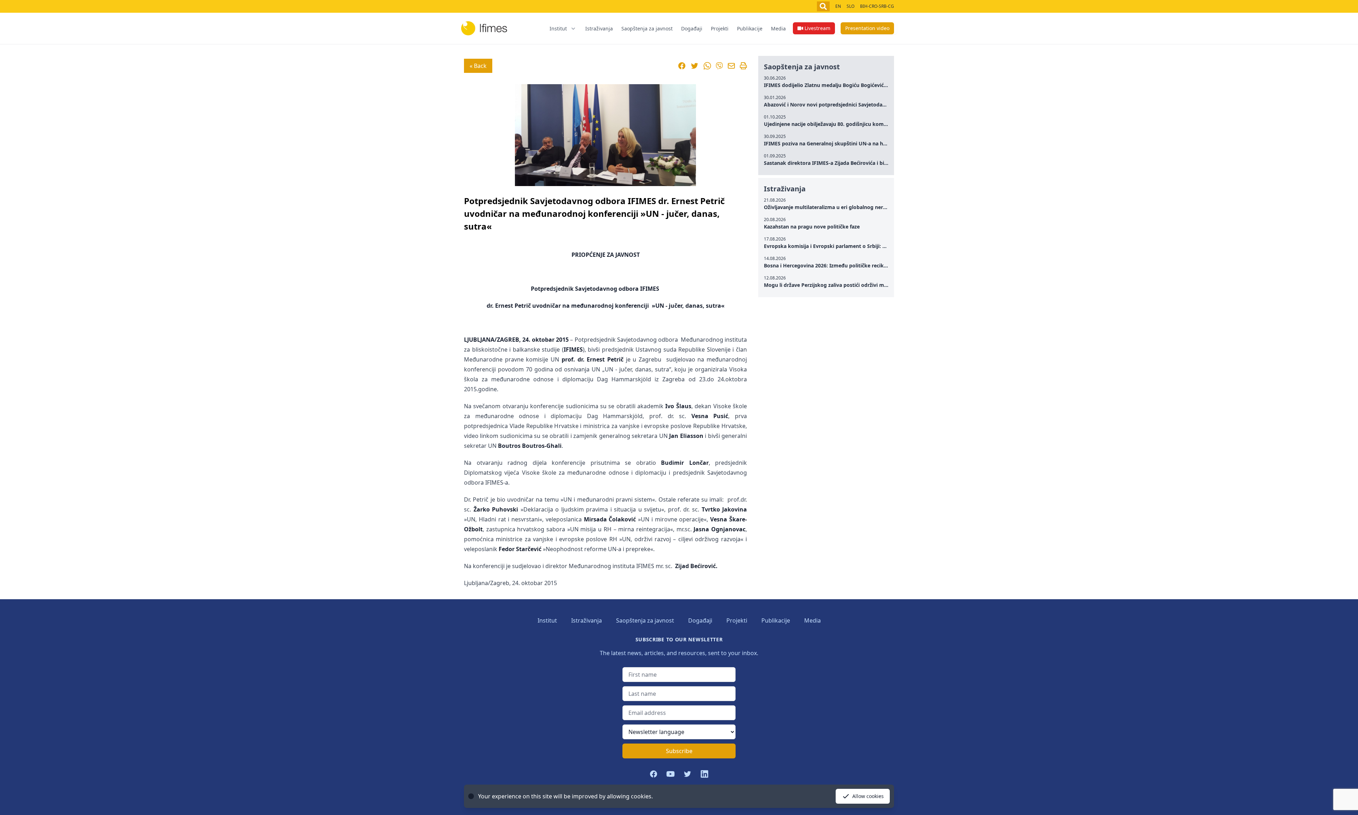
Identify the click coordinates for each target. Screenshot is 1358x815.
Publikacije (749, 28)
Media (778, 28)
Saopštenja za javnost (647, 28)
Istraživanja (599, 28)
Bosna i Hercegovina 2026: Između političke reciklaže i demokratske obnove (857, 265)
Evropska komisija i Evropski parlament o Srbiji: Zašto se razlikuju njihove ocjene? (864, 246)
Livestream (817, 28)
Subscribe (679, 751)
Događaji (691, 28)
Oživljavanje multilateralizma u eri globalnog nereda (828, 207)
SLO (850, 6)
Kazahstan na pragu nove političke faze (812, 226)
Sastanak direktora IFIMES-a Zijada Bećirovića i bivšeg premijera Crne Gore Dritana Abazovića (878, 163)
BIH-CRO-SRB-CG (877, 6)
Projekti (720, 28)
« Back (478, 66)
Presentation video (867, 28)
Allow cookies (868, 796)
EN (838, 6)
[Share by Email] (731, 66)
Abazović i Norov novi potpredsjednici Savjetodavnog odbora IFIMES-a (850, 104)
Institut (547, 620)
